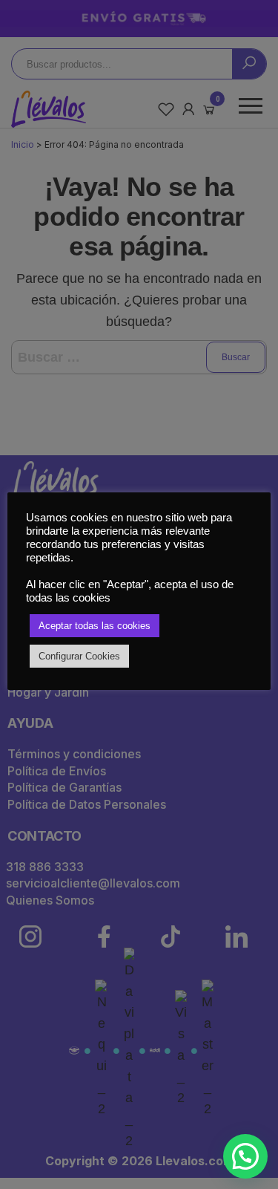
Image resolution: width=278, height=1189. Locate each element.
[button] (245, 1156)
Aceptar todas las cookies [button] (94, 625)
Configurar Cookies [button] (79, 656)
